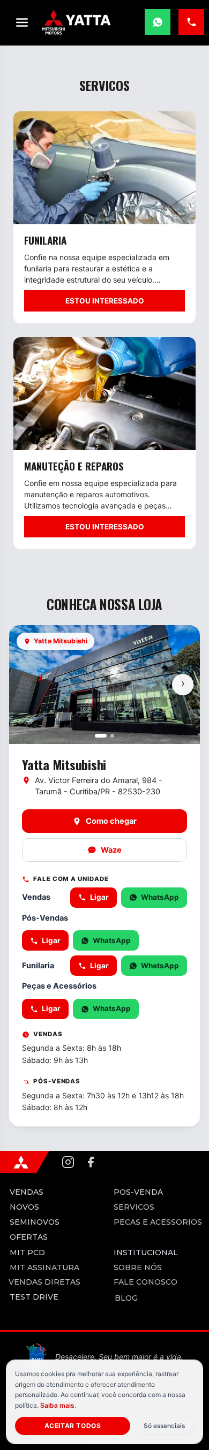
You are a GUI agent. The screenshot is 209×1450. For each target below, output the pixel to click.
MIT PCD (27, 1252)
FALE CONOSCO (144, 1281)
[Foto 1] (101, 736)
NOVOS (24, 1207)
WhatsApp (160, 897)
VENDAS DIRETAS (43, 1281)
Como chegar (111, 821)
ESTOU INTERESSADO (104, 301)
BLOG (126, 1297)
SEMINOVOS (34, 1222)
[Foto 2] (112, 736)
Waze (111, 850)
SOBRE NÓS (137, 1267)
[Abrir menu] (22, 22)
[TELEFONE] (191, 22)
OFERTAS (29, 1237)
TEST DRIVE (34, 1297)
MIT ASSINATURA (42, 1267)
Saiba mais (57, 1405)
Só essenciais (164, 1426)
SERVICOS (133, 1206)
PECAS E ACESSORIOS (156, 1221)
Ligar (99, 897)
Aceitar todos (72, 1426)
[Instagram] (68, 1162)
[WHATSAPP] (157, 22)
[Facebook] (90, 1162)
